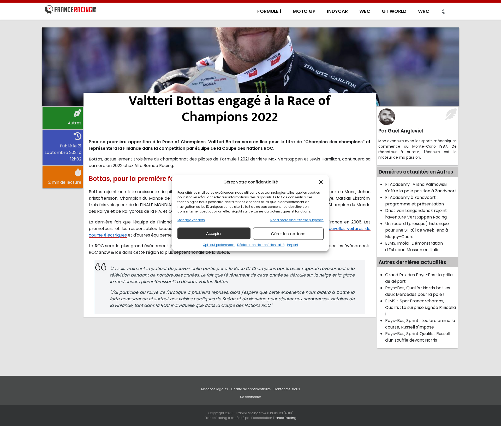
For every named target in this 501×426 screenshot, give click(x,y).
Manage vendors (191, 220)
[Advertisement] (250, 66)
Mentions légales (214, 389)
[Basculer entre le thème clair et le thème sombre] (444, 12)
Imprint (292, 245)
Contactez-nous (286, 389)
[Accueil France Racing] (70, 10)
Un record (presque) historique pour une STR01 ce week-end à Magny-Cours (417, 230)
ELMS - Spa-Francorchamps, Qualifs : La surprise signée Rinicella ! (420, 307)
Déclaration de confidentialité (260, 245)
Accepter (214, 233)
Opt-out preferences (219, 245)
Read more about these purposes (297, 220)
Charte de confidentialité (251, 389)
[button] (321, 182)
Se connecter (250, 397)
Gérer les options (288, 233)
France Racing (284, 418)
